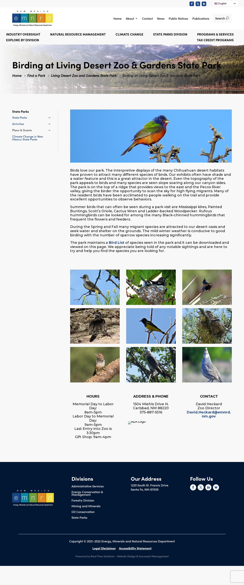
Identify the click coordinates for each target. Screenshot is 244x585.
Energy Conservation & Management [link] (87, 493)
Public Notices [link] (178, 18)
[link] (191, 4)
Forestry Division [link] (82, 500)
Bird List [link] (116, 243)
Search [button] (220, 18)
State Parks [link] (19, 117)
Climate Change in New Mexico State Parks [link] (27, 137)
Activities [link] (18, 124)
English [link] (222, 3)
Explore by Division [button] (22, 40)
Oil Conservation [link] (83, 512)
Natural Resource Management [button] (78, 34)
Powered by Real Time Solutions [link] (94, 556)
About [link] (130, 18)
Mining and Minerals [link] (85, 506)
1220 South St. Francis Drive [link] (149, 485)
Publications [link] (200, 18)
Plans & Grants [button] (22, 130)
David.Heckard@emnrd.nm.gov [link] (209, 414)
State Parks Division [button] (170, 34)
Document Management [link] (154, 556)
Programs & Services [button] (215, 34)
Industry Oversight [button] (23, 34)
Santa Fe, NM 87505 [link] (145, 489)
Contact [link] (147, 18)
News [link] (161, 18)
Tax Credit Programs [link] (215, 40)
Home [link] (117, 18)
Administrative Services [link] (87, 486)
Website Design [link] (126, 556)
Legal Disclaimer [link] (104, 548)
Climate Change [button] (129, 34)
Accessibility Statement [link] (135, 548)
